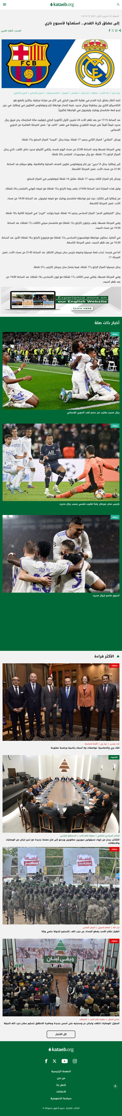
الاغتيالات (83, 1019)
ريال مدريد (115, 93)
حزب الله (116, 927)
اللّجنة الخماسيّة (91, 744)
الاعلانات (61, 1091)
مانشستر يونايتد (53, 93)
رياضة (115, 334)
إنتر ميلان (85, 93)
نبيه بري (103, 744)
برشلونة (94, 93)
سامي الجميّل (113, 1019)
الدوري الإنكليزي (20, 93)
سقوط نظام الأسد (87, 835)
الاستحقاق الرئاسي (68, 835)
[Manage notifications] (115, 1086)
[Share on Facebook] (109, 30)
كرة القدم (105, 93)
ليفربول (65, 93)
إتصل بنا (61, 1085)
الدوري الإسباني (36, 93)
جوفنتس (74, 93)
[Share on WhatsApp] (116, 30)
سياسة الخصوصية (61, 1098)
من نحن (61, 1078)
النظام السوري (104, 927)
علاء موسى (114, 744)
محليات (114, 665)
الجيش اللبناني (89, 927)
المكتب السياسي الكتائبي (108, 835)
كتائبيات (114, 757)
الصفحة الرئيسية (61, 1071)
